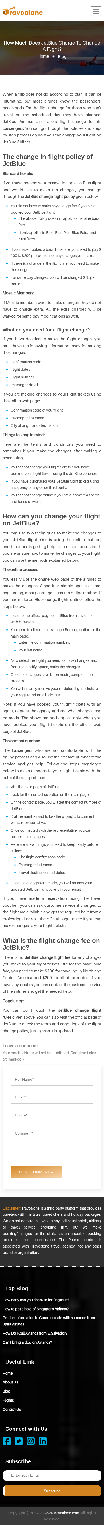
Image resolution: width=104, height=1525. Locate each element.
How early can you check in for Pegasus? (36, 1299)
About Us (10, 1382)
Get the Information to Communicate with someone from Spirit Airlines (49, 1320)
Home (43, 56)
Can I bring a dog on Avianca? (27, 1342)
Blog (6, 1391)
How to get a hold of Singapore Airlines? (36, 1309)
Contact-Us (12, 1409)
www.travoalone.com (62, 1513)
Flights (8, 1400)
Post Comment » (36, 1172)
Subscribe (52, 1491)
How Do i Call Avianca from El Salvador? (35, 1333)
